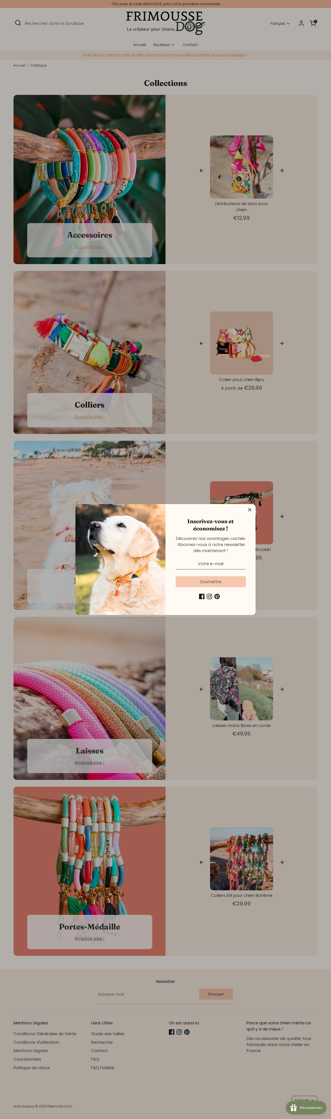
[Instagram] (209, 596)
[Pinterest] (217, 596)
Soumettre (210, 582)
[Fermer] (250, 510)
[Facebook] (201, 596)
